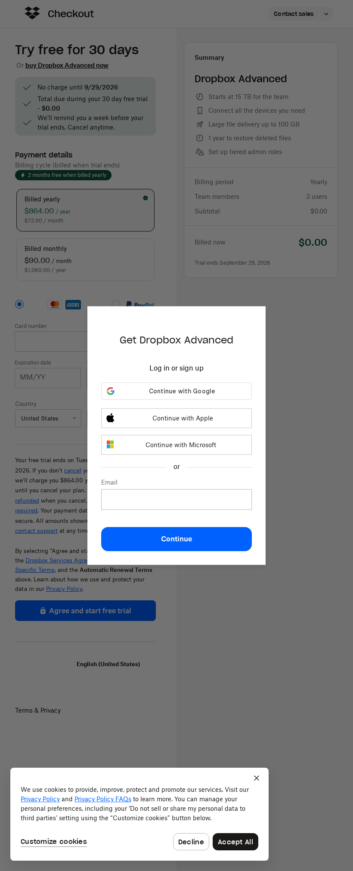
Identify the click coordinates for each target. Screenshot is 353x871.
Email (109, 482)
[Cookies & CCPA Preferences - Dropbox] (139, 814)
